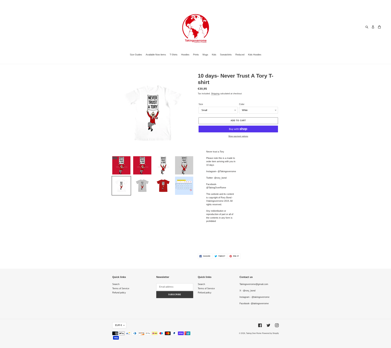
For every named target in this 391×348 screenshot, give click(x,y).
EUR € (118, 325)
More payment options (238, 136)
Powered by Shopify (270, 333)
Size (201, 104)
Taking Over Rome (253, 333)
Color (241, 104)
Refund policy (119, 292)
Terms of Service (120, 288)
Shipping (215, 93)
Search (115, 284)
